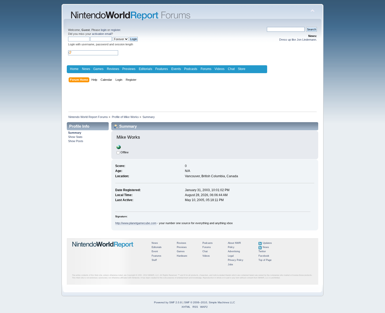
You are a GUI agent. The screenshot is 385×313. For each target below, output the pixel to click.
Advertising (234, 251)
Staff (154, 260)
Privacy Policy (235, 260)
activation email (101, 33)
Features (161, 69)
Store (241, 69)
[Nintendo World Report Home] (102, 250)
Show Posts (75, 141)
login (104, 29)
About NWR (234, 243)
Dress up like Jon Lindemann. (298, 39)
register (115, 29)
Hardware (182, 256)
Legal (231, 256)
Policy (231, 247)
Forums (206, 69)
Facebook (263, 256)
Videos (219, 69)
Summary (74, 132)
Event (155, 251)
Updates (267, 243)
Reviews (113, 69)
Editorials (145, 69)
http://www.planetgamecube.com (135, 223)
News (86, 69)
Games (98, 69)
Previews (128, 69)
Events (176, 69)
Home (74, 69)
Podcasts (190, 69)
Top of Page (265, 260)
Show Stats (75, 136)
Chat (231, 69)
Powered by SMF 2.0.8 (168, 302)
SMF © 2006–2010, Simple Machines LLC (209, 302)
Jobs (230, 264)
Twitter (262, 251)
